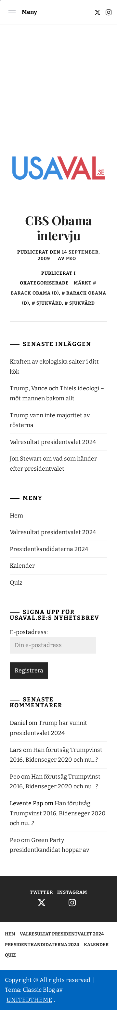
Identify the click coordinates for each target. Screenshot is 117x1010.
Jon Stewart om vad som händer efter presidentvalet (53, 463)
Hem (16, 515)
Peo (71, 258)
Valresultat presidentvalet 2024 (53, 442)
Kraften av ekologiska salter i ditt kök (54, 366)
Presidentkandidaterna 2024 (49, 549)
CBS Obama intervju (58, 227)
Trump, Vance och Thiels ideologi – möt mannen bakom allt (57, 393)
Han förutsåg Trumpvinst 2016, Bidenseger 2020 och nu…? (58, 813)
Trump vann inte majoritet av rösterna (50, 420)
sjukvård (49, 303)
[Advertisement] (58, 86)
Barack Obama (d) (64, 298)
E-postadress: (29, 632)
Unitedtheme (29, 999)
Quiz (16, 582)
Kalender (22, 565)
